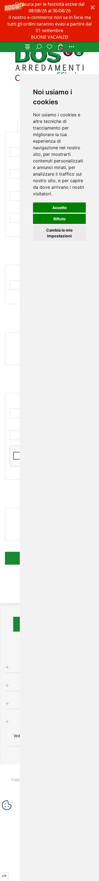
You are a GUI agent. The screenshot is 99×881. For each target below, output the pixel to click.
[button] (49, 20)
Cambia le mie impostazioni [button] (59, 233)
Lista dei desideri (49, 46)
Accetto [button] (59, 207)
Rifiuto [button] (59, 218)
